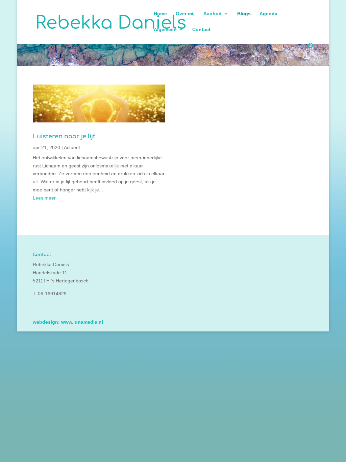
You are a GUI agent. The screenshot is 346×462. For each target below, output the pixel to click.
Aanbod (212, 13)
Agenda (268, 13)
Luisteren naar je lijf (64, 136)
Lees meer (44, 198)
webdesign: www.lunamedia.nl (68, 322)
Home (160, 13)
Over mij (185, 13)
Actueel (72, 147)
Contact (201, 29)
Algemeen (165, 29)
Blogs (244, 13)
